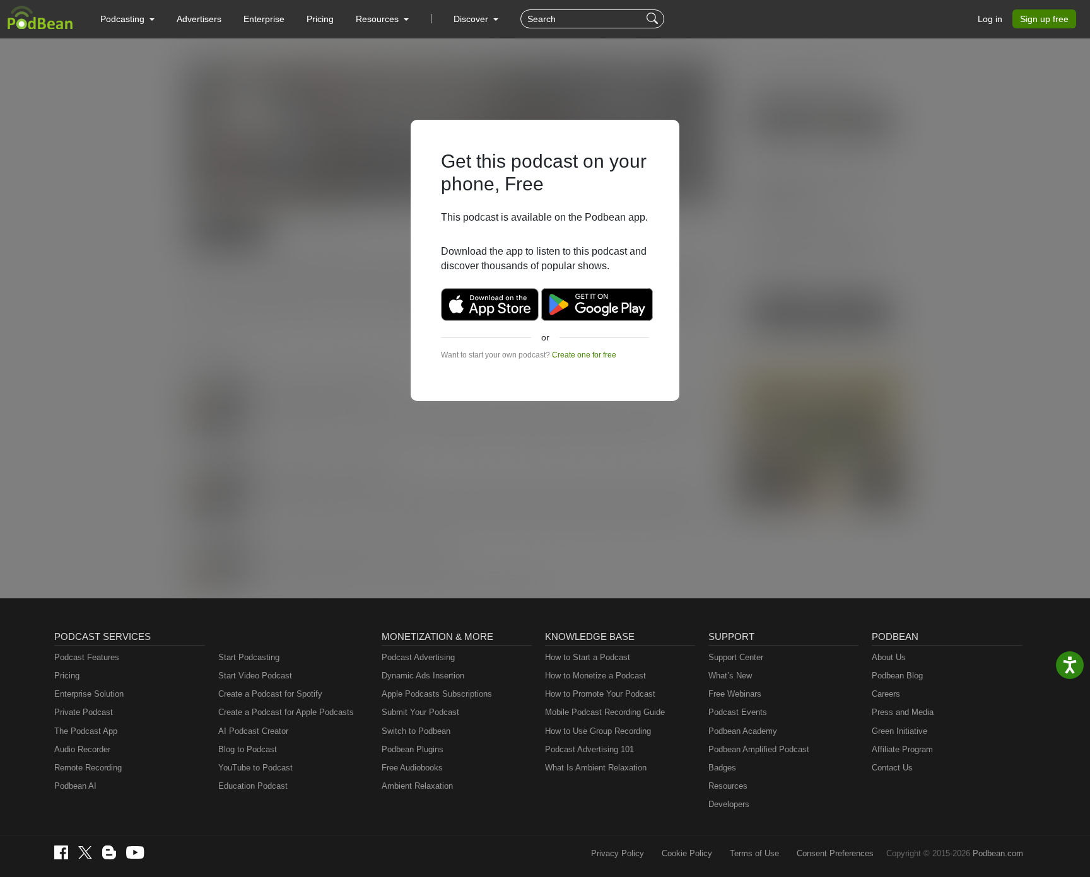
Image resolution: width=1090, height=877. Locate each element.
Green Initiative (899, 731)
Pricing (320, 19)
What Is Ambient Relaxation (596, 767)
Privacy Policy (617, 853)
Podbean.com (998, 853)
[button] (127, 19)
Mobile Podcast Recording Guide (605, 712)
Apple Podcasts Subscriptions (437, 694)
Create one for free (584, 355)
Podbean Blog (897, 675)
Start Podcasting (248, 657)
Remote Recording (88, 767)
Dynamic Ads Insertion (423, 675)
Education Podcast (253, 786)
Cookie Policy (687, 853)
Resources (727, 786)
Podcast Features (86, 657)
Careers (886, 694)
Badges (722, 767)
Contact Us (892, 767)
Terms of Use (754, 853)
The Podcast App (85, 731)
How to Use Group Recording (598, 731)
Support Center (735, 657)
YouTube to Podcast (255, 767)
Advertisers (199, 19)
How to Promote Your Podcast (600, 694)
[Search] (654, 19)
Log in (990, 19)
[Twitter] (85, 852)
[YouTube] (135, 852)
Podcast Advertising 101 (589, 749)
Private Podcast (83, 712)
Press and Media (903, 712)
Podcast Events (737, 712)
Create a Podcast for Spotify (270, 694)
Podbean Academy (742, 731)
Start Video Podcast (255, 675)
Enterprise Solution (89, 694)
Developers (728, 804)
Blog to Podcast (247, 749)
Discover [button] (472, 19)
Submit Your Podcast (420, 712)
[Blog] (109, 852)
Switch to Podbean (416, 731)
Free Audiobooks (412, 767)
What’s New (730, 675)
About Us (889, 657)
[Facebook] (61, 852)
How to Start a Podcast (587, 657)
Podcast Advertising (418, 657)
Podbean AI (75, 786)
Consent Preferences (835, 853)
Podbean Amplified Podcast (758, 749)
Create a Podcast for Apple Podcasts (286, 712)
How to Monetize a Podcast (595, 675)
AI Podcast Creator (253, 731)
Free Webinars (734, 694)
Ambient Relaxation (417, 786)
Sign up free (1044, 19)
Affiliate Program (902, 749)
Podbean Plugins (412, 749)
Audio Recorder (82, 749)
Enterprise (263, 19)
